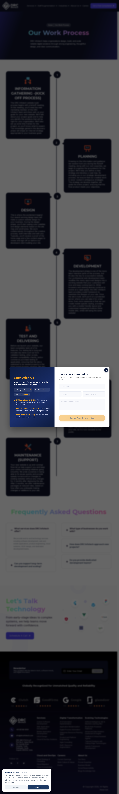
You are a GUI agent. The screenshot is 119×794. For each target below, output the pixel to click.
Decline (16, 787)
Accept (38, 787)
